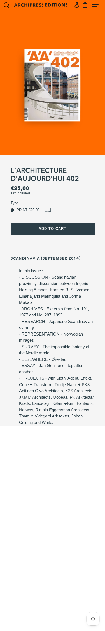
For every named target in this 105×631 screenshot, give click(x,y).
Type (14, 203)
